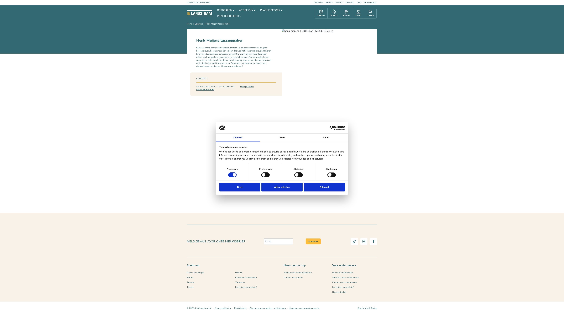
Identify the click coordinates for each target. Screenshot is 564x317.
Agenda (190, 282)
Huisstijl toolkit (339, 292)
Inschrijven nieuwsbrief (246, 287)
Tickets (190, 287)
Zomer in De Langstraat (198, 2)
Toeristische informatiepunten (298, 272)
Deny (239, 187)
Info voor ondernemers (342, 272)
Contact (339, 2)
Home (189, 23)
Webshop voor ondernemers (345, 277)
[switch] (265, 175)
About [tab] (326, 137)
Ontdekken (225, 10)
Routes (190, 277)
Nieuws (329, 2)
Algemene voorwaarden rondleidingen (268, 308)
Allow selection (282, 187)
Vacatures (240, 282)
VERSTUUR (313, 241)
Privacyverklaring (223, 308)
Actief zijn (246, 10)
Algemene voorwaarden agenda (304, 308)
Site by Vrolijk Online (367, 308)
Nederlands (370, 2)
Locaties (199, 23)
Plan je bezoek (270, 10)
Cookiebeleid (240, 308)
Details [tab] (282, 137)
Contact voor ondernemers (344, 282)
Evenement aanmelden (246, 277)
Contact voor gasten (293, 277)
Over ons (318, 2)
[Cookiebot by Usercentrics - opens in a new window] (332, 128)
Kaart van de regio (195, 272)
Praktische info (228, 16)
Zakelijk (350, 2)
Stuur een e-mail (205, 89)
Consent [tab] (238, 137)
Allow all (324, 187)
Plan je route (247, 86)
